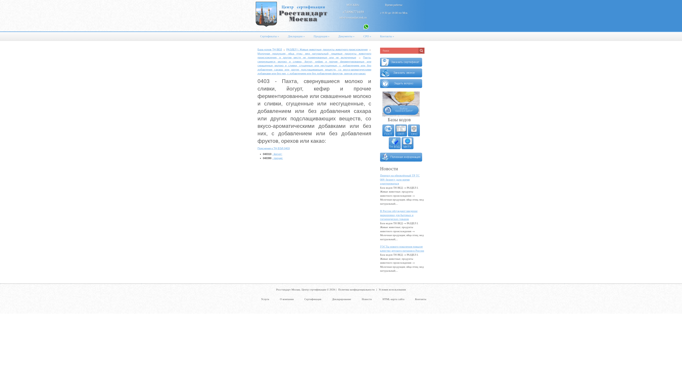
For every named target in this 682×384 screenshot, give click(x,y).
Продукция (321, 36)
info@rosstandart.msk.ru (353, 17)
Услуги (265, 299)
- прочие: (277, 158)
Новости (367, 299)
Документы (346, 36)
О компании (287, 299)
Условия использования (392, 289)
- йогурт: (277, 154)
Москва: (353, 5)
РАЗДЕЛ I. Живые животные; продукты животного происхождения (327, 49)
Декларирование (341, 299)
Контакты (387, 36)
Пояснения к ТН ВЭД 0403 (274, 148)
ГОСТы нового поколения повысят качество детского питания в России (402, 248)
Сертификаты (269, 36)
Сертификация (312, 299)
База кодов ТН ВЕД (270, 49)
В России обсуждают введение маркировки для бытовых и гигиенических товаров (399, 215)
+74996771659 (353, 11)
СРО (367, 36)
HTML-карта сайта (393, 299)
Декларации (296, 36)
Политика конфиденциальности (356, 289)
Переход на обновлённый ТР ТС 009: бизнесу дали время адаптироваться (400, 179)
